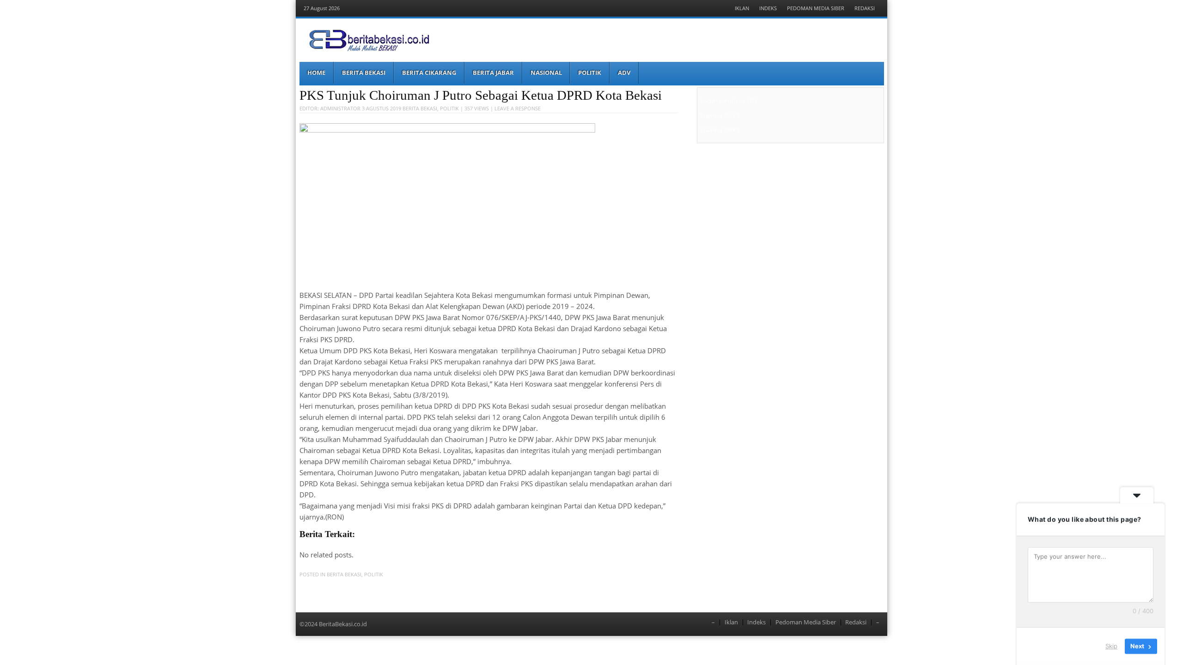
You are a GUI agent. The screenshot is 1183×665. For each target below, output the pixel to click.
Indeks (768, 8)
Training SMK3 (719, 115)
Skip (1111, 646)
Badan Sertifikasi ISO (728, 101)
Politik (589, 72)
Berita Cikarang (429, 72)
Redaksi (864, 8)
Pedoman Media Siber (815, 8)
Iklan (742, 8)
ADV (624, 72)
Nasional (546, 72)
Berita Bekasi (363, 72)
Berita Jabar (493, 72)
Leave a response (517, 108)
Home (316, 72)
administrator (340, 108)
